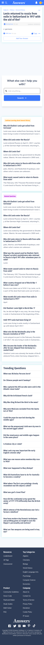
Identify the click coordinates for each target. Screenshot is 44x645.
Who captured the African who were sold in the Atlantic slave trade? (22, 388)
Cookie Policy (27, 612)
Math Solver (7, 608)
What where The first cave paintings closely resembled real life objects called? (20, 484)
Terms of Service (28, 600)
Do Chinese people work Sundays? (17, 380)
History (12, 10)
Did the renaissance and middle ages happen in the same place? (21, 436)
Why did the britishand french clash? (17, 395)
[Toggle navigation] (3, 2)
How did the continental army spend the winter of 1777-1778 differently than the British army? (21, 501)
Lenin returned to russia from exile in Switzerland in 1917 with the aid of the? (21, 16)
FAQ (4, 612)
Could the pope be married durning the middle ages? (19, 418)
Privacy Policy (27, 604)
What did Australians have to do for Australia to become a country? (21, 476)
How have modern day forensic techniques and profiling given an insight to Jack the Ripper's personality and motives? (20, 520)
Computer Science (29, 580)
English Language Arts (30, 572)
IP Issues (26, 616)
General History (20, 10)
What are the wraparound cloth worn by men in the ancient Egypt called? (22, 427)
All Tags (6, 560)
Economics (26, 584)
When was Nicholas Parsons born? (17, 373)
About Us (26, 592)
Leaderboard (7, 556)
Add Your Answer (22, 38)
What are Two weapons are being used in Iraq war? (21, 530)
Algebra (25, 556)
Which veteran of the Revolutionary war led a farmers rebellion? (21, 511)
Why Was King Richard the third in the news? (20, 402)
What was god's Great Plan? (14, 492)
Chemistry (26, 560)
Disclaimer (26, 608)
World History (27, 568)
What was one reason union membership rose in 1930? (21, 460)
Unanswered (7, 564)
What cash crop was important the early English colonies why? (19, 451)
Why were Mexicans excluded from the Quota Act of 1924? (21, 410)
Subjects (5, 10)
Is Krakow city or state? (12, 444)
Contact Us (27, 596)
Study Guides (7, 604)
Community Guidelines (11, 592)
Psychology (27, 576)
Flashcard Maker (9, 600)
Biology (25, 564)
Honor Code (7, 596)
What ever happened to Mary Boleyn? (18, 468)
